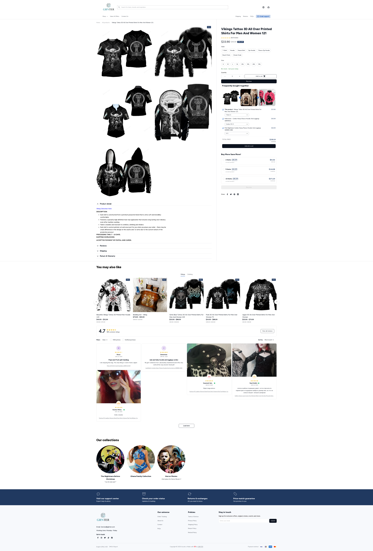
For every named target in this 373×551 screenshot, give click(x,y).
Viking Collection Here (104, 209)
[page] (264, 16)
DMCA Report (113, 547)
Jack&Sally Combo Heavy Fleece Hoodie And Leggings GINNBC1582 (164, 368)
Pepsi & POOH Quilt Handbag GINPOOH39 (118, 366)
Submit (273, 521)
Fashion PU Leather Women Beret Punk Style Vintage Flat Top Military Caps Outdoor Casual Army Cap (209, 392)
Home (98, 22)
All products (106, 22)
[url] (200, 547)
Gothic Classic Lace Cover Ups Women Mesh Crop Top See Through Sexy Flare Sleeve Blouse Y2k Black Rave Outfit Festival (254, 396)
